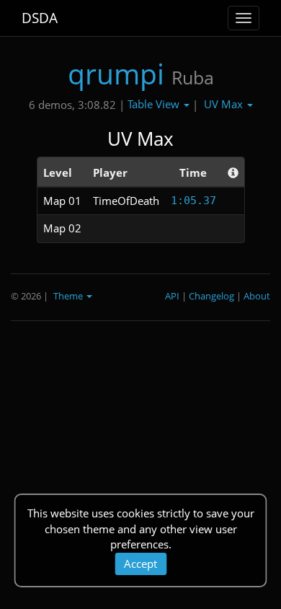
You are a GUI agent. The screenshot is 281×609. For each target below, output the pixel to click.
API (172, 295)
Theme (69, 295)
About (257, 295)
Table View (155, 104)
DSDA (40, 18)
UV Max (225, 104)
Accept (140, 563)
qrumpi (116, 73)
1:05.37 (193, 200)
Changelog (211, 295)
